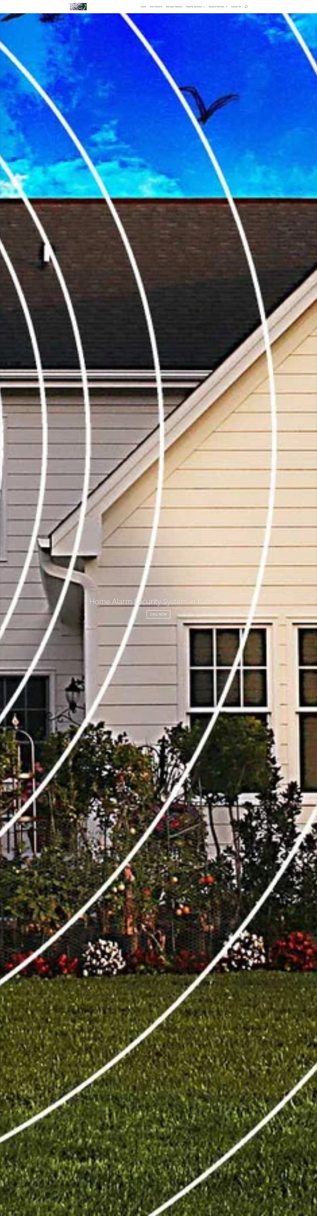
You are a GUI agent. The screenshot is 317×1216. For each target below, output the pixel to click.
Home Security (156, 6)
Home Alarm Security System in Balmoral (158, 601)
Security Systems (194, 6)
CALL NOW (158, 614)
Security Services (216, 6)
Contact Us (236, 6)
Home (143, 6)
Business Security (174, 6)
